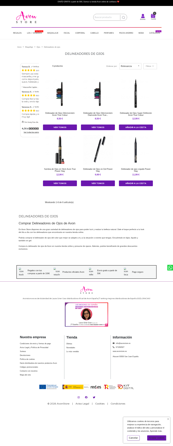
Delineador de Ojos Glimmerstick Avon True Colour (60, 114)
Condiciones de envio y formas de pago (35, 344)
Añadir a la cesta (135, 127)
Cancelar (133, 438)
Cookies (100, 403)
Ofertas (69, 344)
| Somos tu (87, 2)
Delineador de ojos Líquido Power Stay (136, 170)
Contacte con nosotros (29, 371)
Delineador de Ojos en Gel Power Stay (98, 170)
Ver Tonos (60, 127)
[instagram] (79, 397)
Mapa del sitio (25, 375)
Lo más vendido (72, 351)
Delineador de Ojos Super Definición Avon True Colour (136, 114)
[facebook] (86, 397)
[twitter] (94, 397)
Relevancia (130, 66)
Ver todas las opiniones (33, 132)
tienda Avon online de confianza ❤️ (105, 2)
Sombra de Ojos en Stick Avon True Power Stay (60, 170)
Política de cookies (27, 359)
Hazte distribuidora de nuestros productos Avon (38, 363)
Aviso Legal (82, 403)
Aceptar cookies (156, 438)
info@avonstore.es (123, 343)
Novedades (70, 348)
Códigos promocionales (29, 367)
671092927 (120, 347)
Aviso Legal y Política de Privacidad (34, 347)
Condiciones (118, 403)
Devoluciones (25, 355)
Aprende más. (156, 431)
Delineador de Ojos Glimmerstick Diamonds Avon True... (98, 114)
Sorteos (23, 351)
